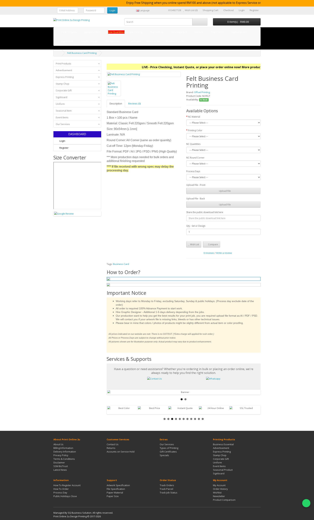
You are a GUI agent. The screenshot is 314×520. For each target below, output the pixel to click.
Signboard (78, 97)
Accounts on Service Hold (120, 451)
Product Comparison (224, 499)
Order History (220, 489)
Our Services (78, 124)
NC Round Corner (195, 157)
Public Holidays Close (65, 496)
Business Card (121, 264)
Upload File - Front (195, 184)
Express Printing (78, 77)
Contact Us (112, 444)
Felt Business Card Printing (81, 53)
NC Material (194, 116)
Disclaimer (59, 462)
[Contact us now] (154, 378)
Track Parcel (166, 489)
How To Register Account (66, 485)
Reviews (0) (134, 103)
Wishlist (217, 492)
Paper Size (113, 496)
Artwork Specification (118, 485)
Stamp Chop (78, 83)
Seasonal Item (78, 110)
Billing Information (63, 448)
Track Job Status (168, 492)
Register (64, 147)
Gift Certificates (168, 451)
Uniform (78, 104)
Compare (213, 244)
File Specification (116, 489)
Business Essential (223, 444)
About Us (58, 444)
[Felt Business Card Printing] (144, 74)
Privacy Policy (60, 455)
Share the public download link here (204, 212)
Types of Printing (169, 448)
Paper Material (115, 492)
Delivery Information (64, 451)
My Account (219, 485)
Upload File (224, 190)
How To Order (61, 489)
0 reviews (209, 253)
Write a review (224, 253)
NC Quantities (193, 144)
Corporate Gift (78, 90)
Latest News (60, 469)
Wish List (194, 244)
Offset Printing (202, 92)
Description (116, 103)
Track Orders (167, 485)
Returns (111, 448)
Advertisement (78, 70)
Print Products (78, 63)
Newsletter (219, 496)
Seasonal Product (223, 469)
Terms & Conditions (64, 459)
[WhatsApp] (306, 503)
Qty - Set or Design (195, 225)
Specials (164, 455)
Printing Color (195, 130)
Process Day (60, 492)
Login (62, 140)
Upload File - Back (195, 198)
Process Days (193, 171)
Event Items (78, 117)
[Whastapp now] (213, 378)
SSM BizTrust (60, 466)
